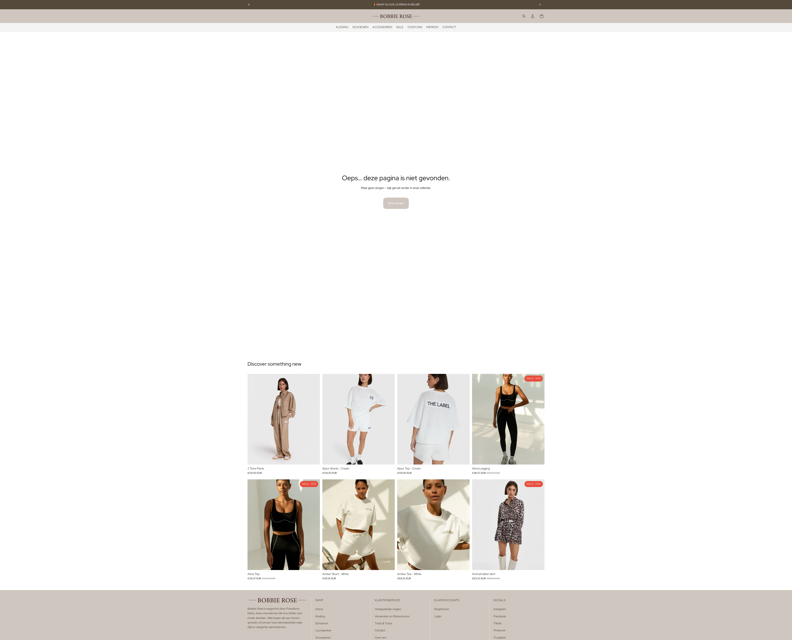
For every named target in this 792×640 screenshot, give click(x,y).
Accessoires (323, 637)
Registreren (441, 609)
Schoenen (321, 623)
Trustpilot (500, 637)
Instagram (500, 609)
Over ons (380, 637)
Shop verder (396, 203)
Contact (380, 630)
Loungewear (323, 630)
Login (437, 616)
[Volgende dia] (539, 4)
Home (319, 609)
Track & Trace (383, 623)
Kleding (320, 616)
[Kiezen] (313, 458)
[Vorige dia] (248, 4)
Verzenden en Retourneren (392, 616)
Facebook (500, 616)
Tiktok (498, 623)
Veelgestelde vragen (388, 609)
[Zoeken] (523, 16)
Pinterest (499, 630)
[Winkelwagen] (541, 16)
